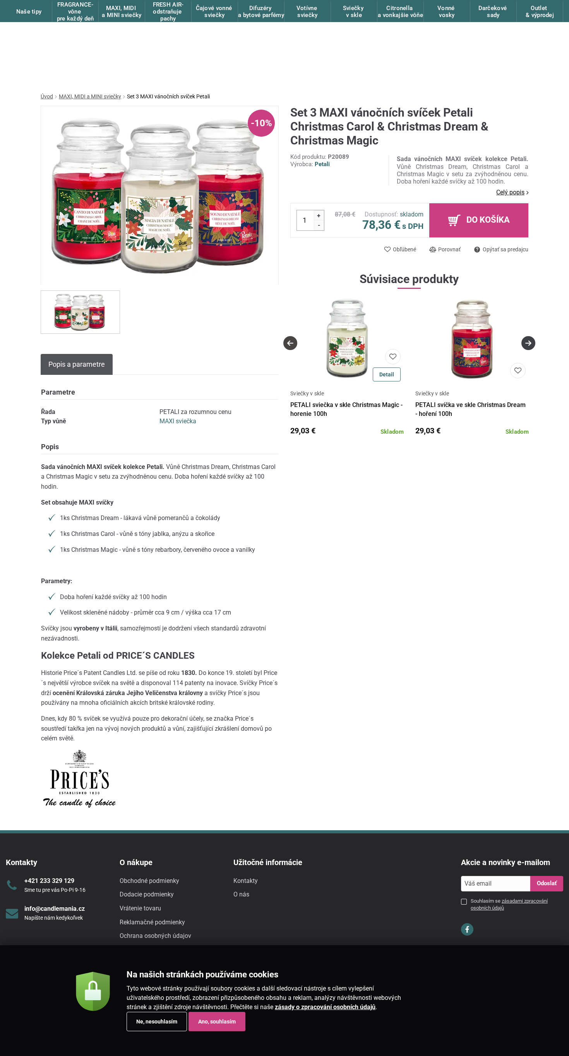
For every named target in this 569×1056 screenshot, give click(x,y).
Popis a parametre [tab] (76, 364)
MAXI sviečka (177, 421)
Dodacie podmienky (147, 894)
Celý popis (510, 192)
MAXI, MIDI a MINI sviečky (90, 96)
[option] (80, 312)
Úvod (47, 96)
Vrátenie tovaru (140, 908)
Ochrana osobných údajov (155, 935)
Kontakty (245, 880)
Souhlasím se (509, 904)
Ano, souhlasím (217, 1021)
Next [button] (528, 343)
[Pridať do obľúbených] (393, 356)
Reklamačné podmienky (152, 922)
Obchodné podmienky (149, 880)
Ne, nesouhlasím (156, 1021)
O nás (241, 894)
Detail (386, 374)
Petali (322, 164)
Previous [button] (290, 343)
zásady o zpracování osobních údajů (325, 1007)
